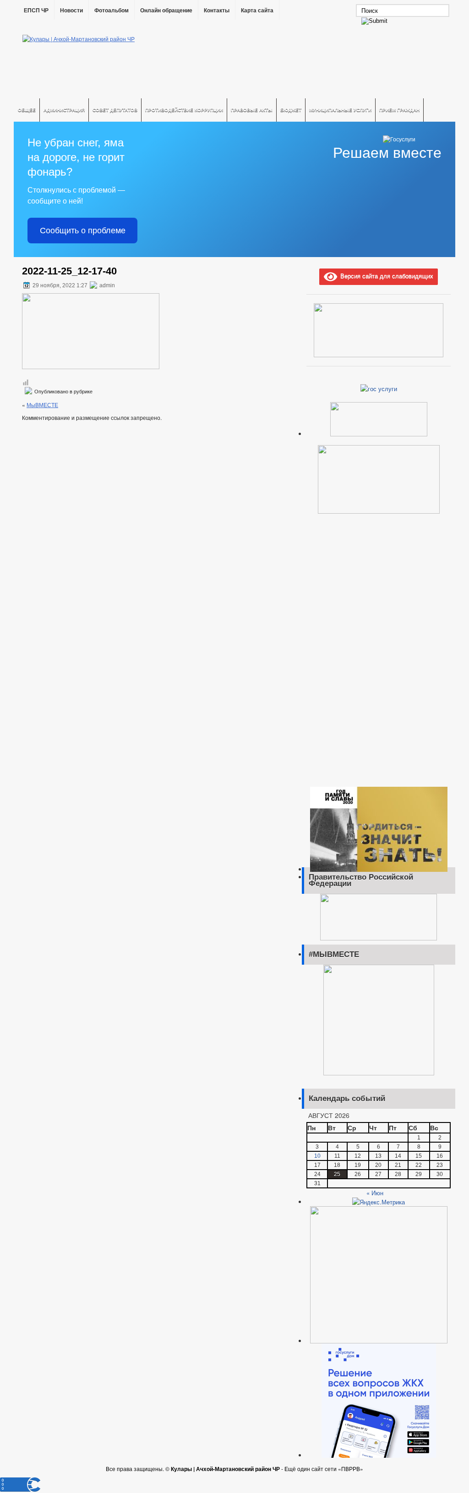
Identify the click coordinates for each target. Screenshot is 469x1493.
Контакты (216, 10)
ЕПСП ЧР (36, 10)
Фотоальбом (111, 10)
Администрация (64, 110)
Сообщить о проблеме (82, 230)
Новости (71, 10)
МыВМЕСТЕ (42, 404)
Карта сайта (257, 10)
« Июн (374, 1192)
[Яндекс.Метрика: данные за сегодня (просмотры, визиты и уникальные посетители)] (378, 1202)
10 (317, 1156)
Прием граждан (399, 110)
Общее (27, 110)
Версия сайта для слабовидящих (385, 275)
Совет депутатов (115, 110)
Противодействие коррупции (184, 110)
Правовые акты (252, 110)
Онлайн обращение (166, 10)
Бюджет (290, 110)
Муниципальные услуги (340, 110)
